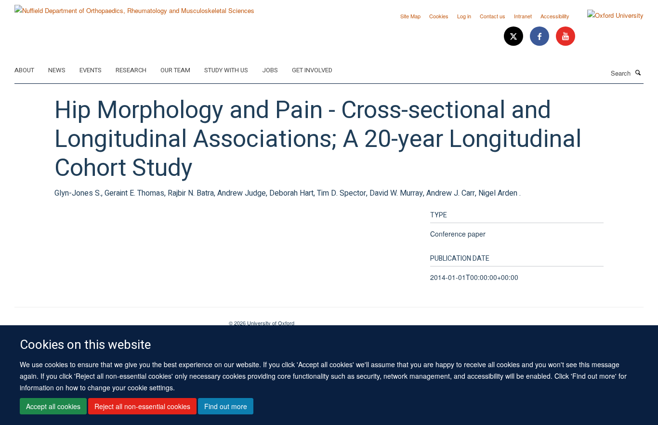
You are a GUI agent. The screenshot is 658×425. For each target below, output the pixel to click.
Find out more (225, 406)
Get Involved (312, 70)
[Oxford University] (608, 15)
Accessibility (554, 16)
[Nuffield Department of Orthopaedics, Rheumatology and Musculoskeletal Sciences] (134, 7)
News (57, 70)
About (24, 70)
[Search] (638, 72)
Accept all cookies (53, 406)
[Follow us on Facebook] (540, 36)
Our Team (175, 70)
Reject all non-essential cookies (142, 406)
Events (90, 70)
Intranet (523, 16)
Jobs (270, 70)
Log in (464, 16)
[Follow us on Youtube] (565, 36)
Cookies (438, 16)
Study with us (226, 70)
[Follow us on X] (514, 36)
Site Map (410, 16)
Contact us (492, 16)
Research (131, 70)
